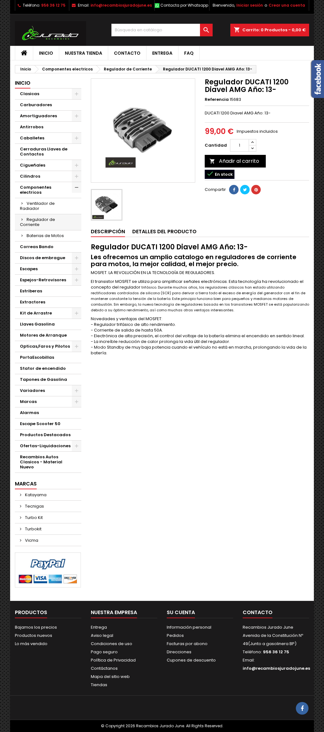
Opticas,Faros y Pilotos (45, 346)
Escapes (29, 269)
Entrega (162, 53)
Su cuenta (181, 612)
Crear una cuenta (287, 5)
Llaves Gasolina (37, 324)
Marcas (28, 402)
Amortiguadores (38, 116)
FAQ (189, 53)
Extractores (32, 302)
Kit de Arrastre (36, 313)
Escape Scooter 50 (40, 424)
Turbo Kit (33, 518)
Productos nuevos (33, 635)
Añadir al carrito (234, 161)
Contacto (127, 53)
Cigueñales (32, 165)
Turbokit (32, 529)
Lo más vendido (31, 644)
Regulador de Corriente (37, 222)
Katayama (35, 495)
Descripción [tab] (108, 231)
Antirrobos (31, 127)
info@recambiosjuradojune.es (121, 5)
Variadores (32, 390)
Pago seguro (104, 652)
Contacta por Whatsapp (184, 5)
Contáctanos (104, 668)
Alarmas (29, 413)
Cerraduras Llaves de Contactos (43, 151)
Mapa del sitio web (110, 677)
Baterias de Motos (45, 236)
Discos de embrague (42, 258)
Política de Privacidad (113, 660)
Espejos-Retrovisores (43, 280)
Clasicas (29, 94)
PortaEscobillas (37, 357)
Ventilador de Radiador (37, 205)
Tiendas (99, 685)
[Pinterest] (256, 189)
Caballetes (32, 138)
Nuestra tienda (83, 53)
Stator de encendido (43, 368)
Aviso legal (102, 635)
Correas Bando (36, 247)
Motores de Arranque (43, 335)
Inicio (46, 53)
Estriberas (31, 291)
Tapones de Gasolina (43, 379)
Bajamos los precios (36, 627)
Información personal (189, 627)
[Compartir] (234, 189)
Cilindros (30, 176)
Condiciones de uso (111, 644)
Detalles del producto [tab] (164, 231)
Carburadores (36, 105)
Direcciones (179, 652)
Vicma (31, 540)
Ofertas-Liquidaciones (45, 446)
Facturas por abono (187, 644)
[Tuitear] (245, 189)
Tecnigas (34, 506)
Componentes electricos (35, 189)
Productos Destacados (45, 435)
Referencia (217, 99)
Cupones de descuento (191, 660)
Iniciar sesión (249, 5)
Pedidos (175, 635)
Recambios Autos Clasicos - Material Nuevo (41, 462)
